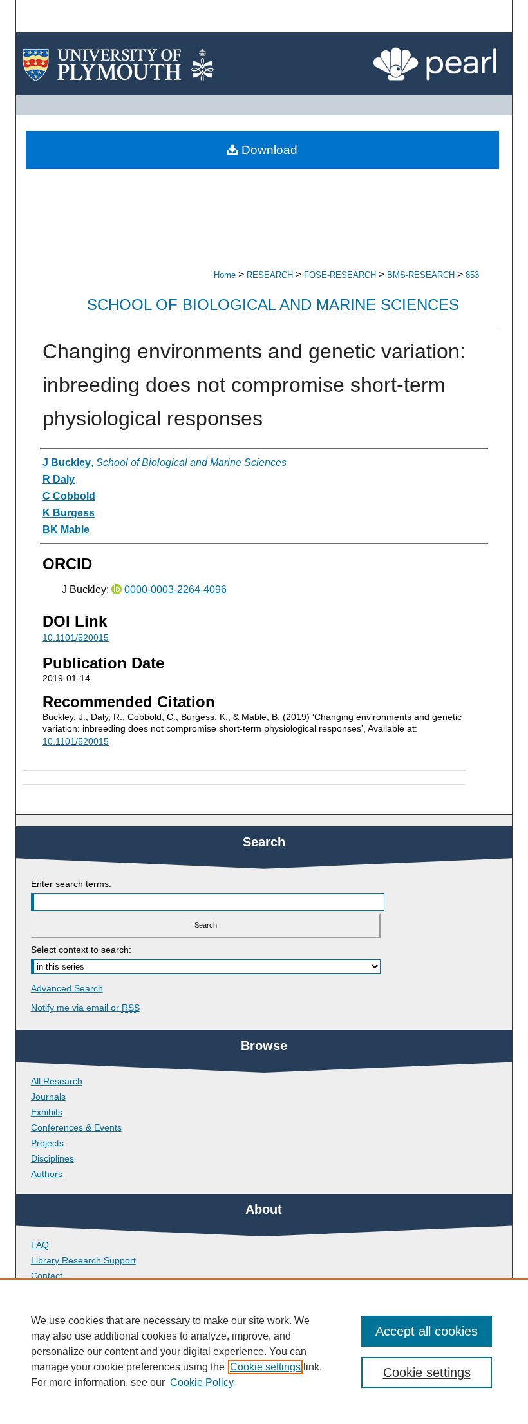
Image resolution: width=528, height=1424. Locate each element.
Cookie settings (265, 1366)
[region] (264, 1351)
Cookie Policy (202, 1382)
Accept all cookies (426, 1331)
